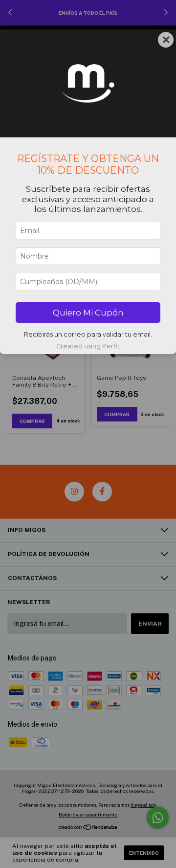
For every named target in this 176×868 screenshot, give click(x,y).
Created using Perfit (88, 346)
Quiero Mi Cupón (88, 312)
